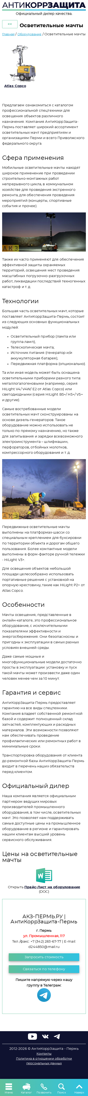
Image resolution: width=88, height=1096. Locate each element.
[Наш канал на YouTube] (32, 1038)
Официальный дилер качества (44, 13)
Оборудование (30, 34)
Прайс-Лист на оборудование (52, 887)
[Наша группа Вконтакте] (45, 1038)
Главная (8, 34)
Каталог (26, 1092)
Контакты (44, 1053)
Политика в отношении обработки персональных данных (44, 1061)
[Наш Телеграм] (44, 1001)
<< (10, 24)
